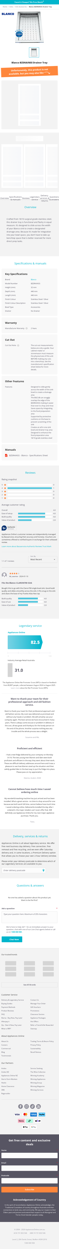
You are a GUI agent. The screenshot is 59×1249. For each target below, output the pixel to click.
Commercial (6, 1048)
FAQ (3, 1014)
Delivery (4, 1000)
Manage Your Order (38, 1003)
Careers (4, 1045)
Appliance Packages (38, 1018)
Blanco (33, 279)
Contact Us (34, 1000)
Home (5, 7)
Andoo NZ (5, 1072)
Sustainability (35, 1048)
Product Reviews (7, 1011)
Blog (3, 1052)
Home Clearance (7, 1086)
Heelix (3, 1083)
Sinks (11, 7)
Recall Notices (35, 1052)
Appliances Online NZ (9, 1075)
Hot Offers (34, 1021)
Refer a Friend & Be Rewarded (41, 1025)
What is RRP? (6, 1028)
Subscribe (29, 1189)
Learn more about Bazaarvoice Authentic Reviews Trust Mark (26, 546)
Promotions (34, 1011)
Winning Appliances (37, 1079)
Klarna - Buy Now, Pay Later (11, 1018)
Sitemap (33, 1028)
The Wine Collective (37, 1072)
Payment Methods (8, 1007)
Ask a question (8, 908)
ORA (3, 1090)
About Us (4, 1041)
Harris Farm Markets (9, 1079)
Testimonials (6, 1056)
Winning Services (36, 1090)
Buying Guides (6, 1003)
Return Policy (49, 1041)
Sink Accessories (21, 7)
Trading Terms (36, 1041)
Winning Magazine (37, 1086)
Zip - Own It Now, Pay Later (11, 1025)
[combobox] (42, 559)
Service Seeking (36, 1068)
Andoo (3, 1068)
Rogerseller (5, 1093)
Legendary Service (17, 1000)
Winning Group (36, 1083)
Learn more (15, 688)
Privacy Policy (35, 1045)
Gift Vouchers (35, 1007)
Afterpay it (5, 1021)
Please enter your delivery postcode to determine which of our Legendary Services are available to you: (28, 862)
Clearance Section (37, 1014)
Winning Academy (37, 1075)
